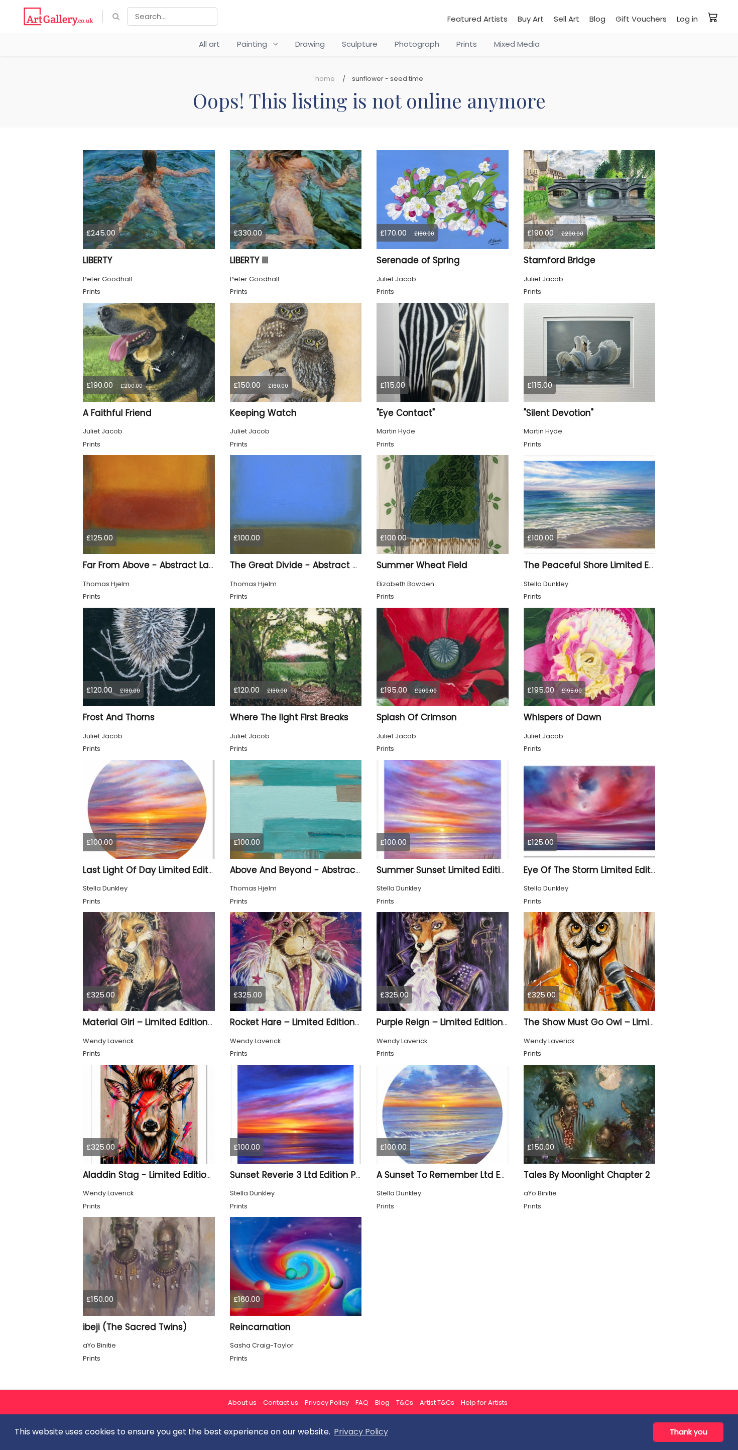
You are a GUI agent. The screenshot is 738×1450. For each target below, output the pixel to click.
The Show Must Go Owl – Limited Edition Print (620, 1022)
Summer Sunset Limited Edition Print (455, 870)
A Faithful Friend (117, 413)
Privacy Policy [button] (361, 1431)
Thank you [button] (688, 1432)
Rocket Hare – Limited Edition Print (303, 1022)
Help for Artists (484, 1402)
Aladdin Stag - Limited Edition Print (158, 1175)
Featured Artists (477, 19)
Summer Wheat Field (422, 565)
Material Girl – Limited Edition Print (156, 1022)
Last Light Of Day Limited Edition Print (163, 870)
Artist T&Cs (437, 1402)
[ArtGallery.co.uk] (58, 16)
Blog (597, 19)
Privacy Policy (327, 1402)
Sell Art (566, 19)
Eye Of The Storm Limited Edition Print (604, 870)
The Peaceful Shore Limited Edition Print (609, 565)
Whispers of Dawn (562, 717)
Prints (466, 44)
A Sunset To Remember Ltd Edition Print (461, 1175)
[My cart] (713, 17)
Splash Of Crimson (417, 717)
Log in (687, 19)
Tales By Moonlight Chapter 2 (587, 1175)
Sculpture (360, 44)
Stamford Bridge (559, 260)
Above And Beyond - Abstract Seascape (317, 870)
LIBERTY (97, 260)
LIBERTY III (249, 260)
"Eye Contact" (406, 413)
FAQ (361, 1402)
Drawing (310, 44)
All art (209, 44)
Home (325, 78)
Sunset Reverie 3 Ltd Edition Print (300, 1175)
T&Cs (404, 1402)
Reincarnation (260, 1327)
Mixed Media (517, 44)
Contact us (280, 1402)
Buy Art (531, 19)
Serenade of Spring (418, 260)
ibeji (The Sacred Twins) (135, 1327)
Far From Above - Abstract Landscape (165, 565)
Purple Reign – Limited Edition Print (451, 1022)
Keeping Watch (263, 413)
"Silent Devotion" (558, 413)
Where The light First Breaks (289, 717)
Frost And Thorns (119, 717)
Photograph (417, 44)
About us (242, 1402)
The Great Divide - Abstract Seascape (313, 565)
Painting (255, 44)
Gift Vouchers (641, 19)
